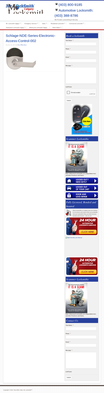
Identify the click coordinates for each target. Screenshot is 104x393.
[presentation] (81, 93)
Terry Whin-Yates (22, 45)
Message (69, 65)
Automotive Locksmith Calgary (14, 27)
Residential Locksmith (56, 23)
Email (68, 57)
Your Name (69, 40)
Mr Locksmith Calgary (27, 12)
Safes (43, 23)
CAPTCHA (69, 87)
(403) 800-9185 (70, 5)
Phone (68, 49)
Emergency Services (30, 23)
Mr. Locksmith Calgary (11, 23)
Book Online (55, 27)
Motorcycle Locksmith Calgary (38, 27)
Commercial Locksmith (75, 23)
